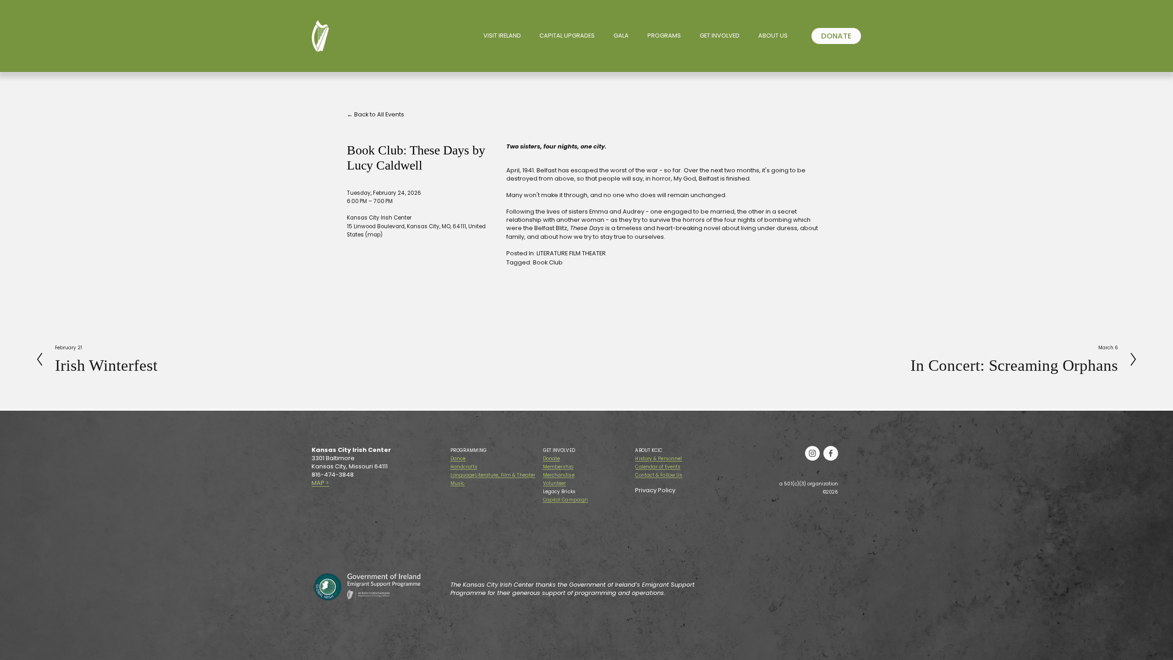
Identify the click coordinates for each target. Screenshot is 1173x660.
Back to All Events (379, 114)
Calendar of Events (657, 467)
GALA (621, 35)
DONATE (836, 36)
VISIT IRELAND (502, 35)
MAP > (320, 483)
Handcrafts (463, 467)
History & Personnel (658, 458)
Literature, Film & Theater (505, 475)
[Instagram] (812, 453)
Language (462, 475)
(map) (374, 234)
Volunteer (554, 483)
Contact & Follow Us (658, 475)
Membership (558, 467)
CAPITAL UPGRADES (567, 35)
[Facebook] (830, 453)
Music (457, 483)
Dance (458, 458)
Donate (551, 458)
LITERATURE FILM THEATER (571, 253)
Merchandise (559, 475)
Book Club (548, 262)
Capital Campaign (565, 500)
